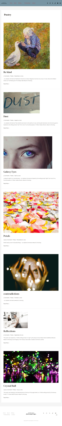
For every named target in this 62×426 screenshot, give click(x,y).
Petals (7, 236)
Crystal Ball (10, 385)
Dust (6, 116)
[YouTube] (57, 3)
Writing (19, 3)
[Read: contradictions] (31, 272)
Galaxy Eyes (10, 171)
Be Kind (8, 72)
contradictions (11, 293)
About (15, 3)
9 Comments (6, 175)
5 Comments (6, 335)
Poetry (11, 76)
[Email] (60, 3)
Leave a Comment (8, 239)
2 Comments (6, 76)
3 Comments (6, 120)
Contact (33, 3)
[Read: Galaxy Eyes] (28, 152)
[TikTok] (55, 3)
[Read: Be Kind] (27, 45)
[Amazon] (47, 3)
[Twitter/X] (52, 3)
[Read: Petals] (31, 212)
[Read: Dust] (22, 102)
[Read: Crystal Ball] (31, 366)
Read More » (6, 83)
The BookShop (27, 3)
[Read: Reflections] (16, 319)
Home (11, 3)
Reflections (9, 331)
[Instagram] (50, 3)
